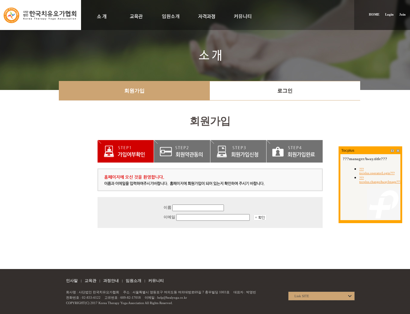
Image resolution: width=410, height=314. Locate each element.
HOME (374, 14)
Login (389, 14)
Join (402, 14)
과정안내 (111, 280)
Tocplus (347, 150)
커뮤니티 (156, 280)
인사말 (72, 280)
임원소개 (133, 280)
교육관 (90, 280)
